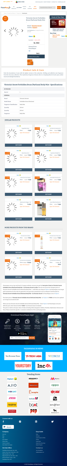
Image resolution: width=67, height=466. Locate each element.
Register (59, 7)
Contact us (39, 448)
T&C (29, 50)
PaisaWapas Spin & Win (7, 459)
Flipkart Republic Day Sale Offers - (10, 455)
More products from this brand (19, 227)
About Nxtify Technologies (7, 444)
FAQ (3, 437)
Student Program (39, 444)
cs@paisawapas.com (40, 452)
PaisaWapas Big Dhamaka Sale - (9, 450)
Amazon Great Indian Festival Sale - (10, 452)
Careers (37, 439)
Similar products (12, 120)
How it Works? (5, 439)
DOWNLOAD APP (61, 2)
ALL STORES (19, 7)
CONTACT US (54, 2)
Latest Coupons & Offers (40, 437)
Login (63, 7)
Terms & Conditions (6, 443)
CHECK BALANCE (39, 2)
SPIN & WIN (21, 2)
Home (37, 434)
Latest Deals (38, 441)
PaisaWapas (30, 464)
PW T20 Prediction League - (8, 457)
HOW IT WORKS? (47, 2)
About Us (4, 434)
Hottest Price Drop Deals (40, 443)
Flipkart (34, 27)
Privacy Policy (5, 441)
